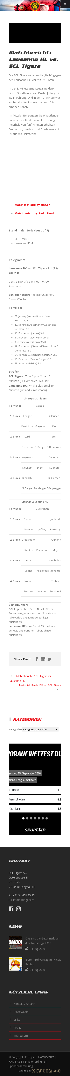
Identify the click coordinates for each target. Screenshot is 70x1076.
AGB (19, 1061)
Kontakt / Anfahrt (24, 1004)
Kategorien (15, 729)
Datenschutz (46, 1057)
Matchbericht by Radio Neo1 (34, 213)
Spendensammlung (21, 1066)
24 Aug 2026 (38, 949)
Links (17, 1019)
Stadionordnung (35, 1061)
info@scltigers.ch (23, 900)
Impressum (21, 1035)
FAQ (11, 1061)
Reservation (21, 1011)
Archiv (17, 1027)
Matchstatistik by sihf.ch (32, 205)
